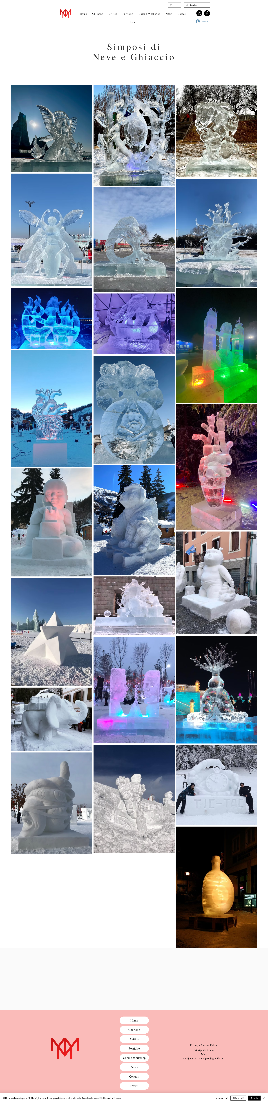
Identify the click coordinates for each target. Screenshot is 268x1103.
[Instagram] (199, 13)
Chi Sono (134, 1030)
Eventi (134, 1086)
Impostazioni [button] (222, 1098)
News (134, 1067)
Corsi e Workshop (134, 1058)
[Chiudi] (264, 1098)
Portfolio (134, 1048)
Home (134, 1020)
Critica (134, 1039)
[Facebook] (207, 13)
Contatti (134, 1076)
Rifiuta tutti (238, 1098)
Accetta (254, 1098)
